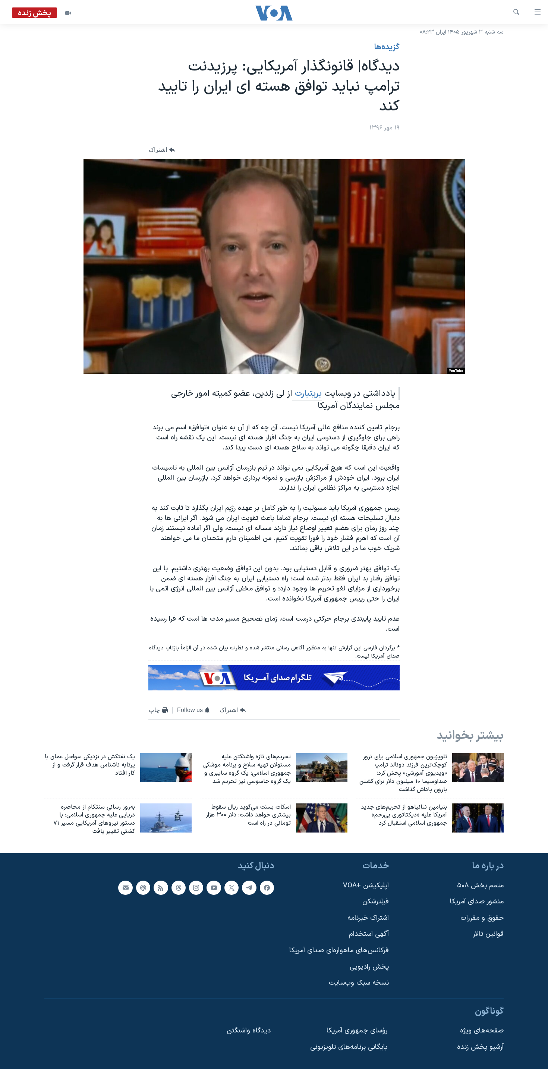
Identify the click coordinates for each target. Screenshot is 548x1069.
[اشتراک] (125, 887)
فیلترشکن (375, 902)
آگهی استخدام (369, 934)
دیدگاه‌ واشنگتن (249, 1031)
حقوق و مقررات (482, 918)
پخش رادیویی (369, 967)
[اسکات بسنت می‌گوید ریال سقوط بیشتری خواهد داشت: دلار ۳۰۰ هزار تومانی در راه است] (321, 818)
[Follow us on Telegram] (249, 887)
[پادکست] (143, 887)
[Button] (162, 150)
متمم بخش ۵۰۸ (480, 885)
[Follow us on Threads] (178, 887)
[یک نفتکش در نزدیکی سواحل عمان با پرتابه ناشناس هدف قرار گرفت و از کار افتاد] (166, 767)
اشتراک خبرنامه (368, 918)
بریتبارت (307, 393)
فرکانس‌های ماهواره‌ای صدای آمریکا (339, 951)
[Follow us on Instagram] (196, 887)
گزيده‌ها (387, 47)
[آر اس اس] (161, 887)
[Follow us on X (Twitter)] (231, 887)
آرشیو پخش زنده (480, 1047)
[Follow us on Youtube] (214, 887)
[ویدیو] (68, 13)
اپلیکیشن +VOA (366, 885)
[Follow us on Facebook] (267, 887)
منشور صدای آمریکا (477, 902)
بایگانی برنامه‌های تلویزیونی (348, 1047)
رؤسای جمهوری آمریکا (357, 1031)
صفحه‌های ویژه (482, 1031)
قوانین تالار (488, 934)
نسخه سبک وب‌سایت (359, 983)
